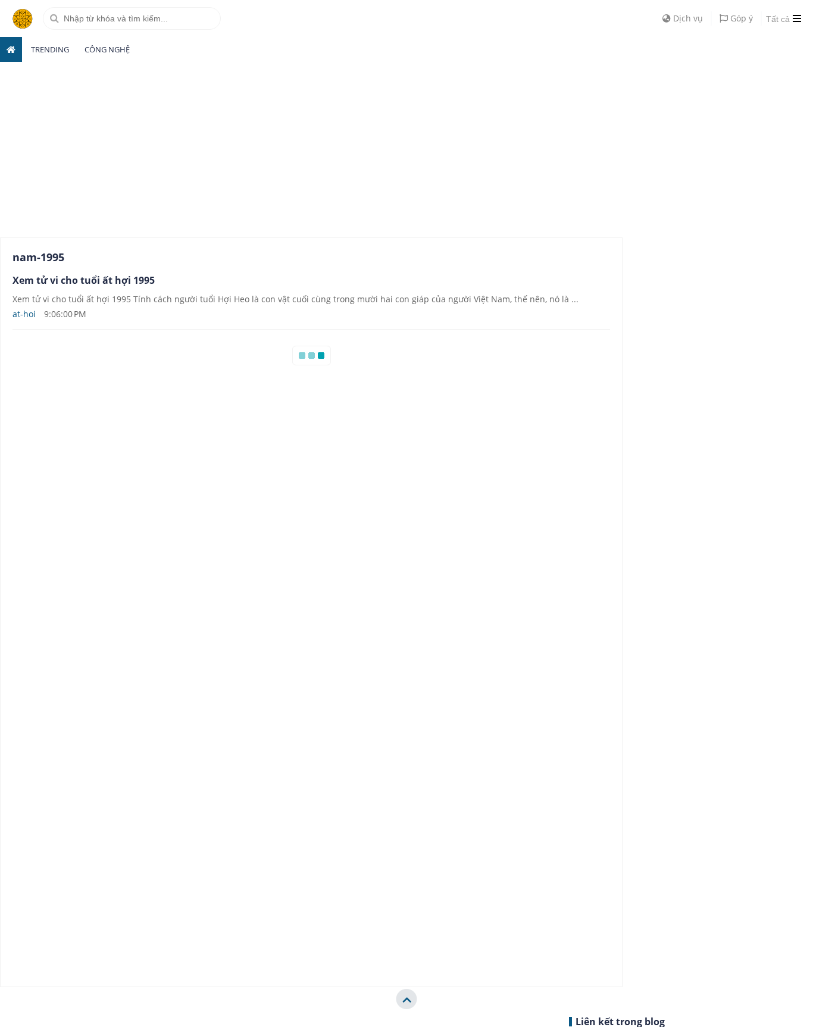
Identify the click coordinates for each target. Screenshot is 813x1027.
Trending (50, 49)
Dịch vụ (687, 18)
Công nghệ (107, 49)
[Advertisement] (89, 148)
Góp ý (740, 18)
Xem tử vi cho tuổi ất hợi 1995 (83, 280)
